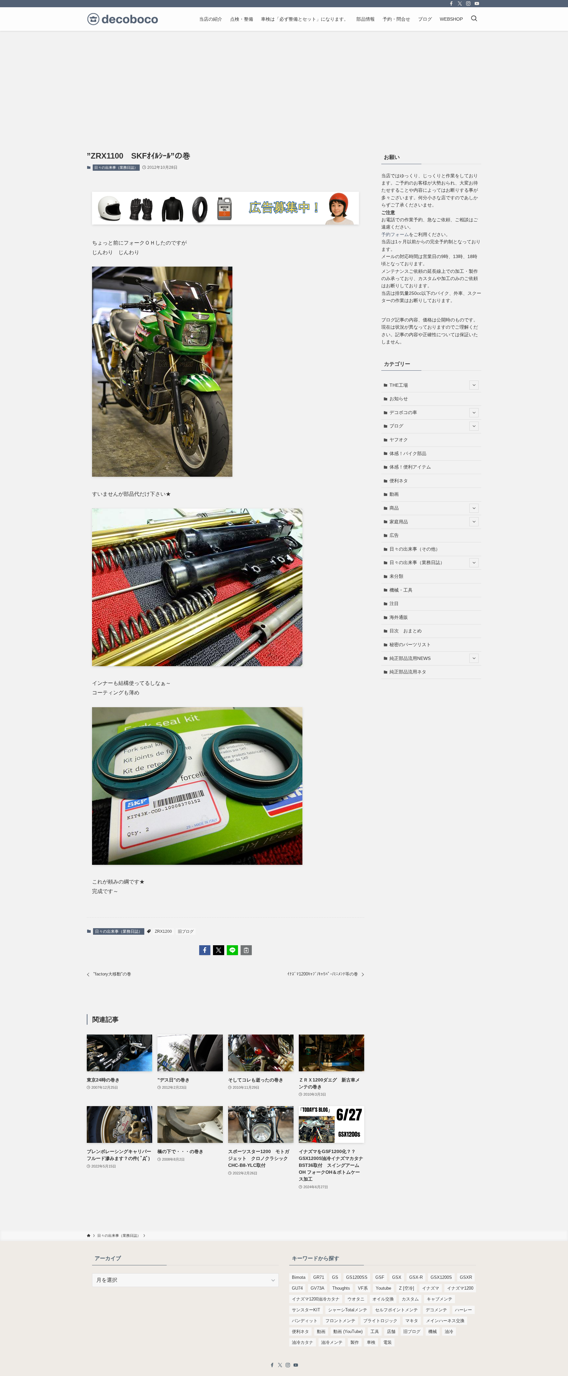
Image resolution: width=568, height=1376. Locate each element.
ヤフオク (399, 439)
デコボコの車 (403, 412)
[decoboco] (122, 19)
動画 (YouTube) (348, 1331)
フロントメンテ (340, 1320)
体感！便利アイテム (410, 467)
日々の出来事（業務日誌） (116, 167)
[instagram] (468, 3)
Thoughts (341, 1288)
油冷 (449, 1331)
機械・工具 (401, 590)
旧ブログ (186, 931)
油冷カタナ (302, 1342)
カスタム (410, 1299)
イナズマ (430, 1288)
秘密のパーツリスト (410, 644)
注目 (394, 603)
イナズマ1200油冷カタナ (316, 1299)
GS (335, 1277)
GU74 (297, 1288)
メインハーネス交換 (445, 1320)
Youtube (383, 1288)
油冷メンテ (332, 1342)
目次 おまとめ (406, 630)
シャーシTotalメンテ (347, 1309)
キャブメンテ (439, 1299)
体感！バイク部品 (408, 453)
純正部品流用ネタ (408, 671)
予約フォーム (395, 234)
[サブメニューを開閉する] (474, 385)
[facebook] (451, 3)
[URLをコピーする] (246, 950)
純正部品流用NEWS (410, 658)
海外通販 (399, 617)
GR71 (318, 1277)
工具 (374, 1331)
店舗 (391, 1331)
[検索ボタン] (474, 19)
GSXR (466, 1277)
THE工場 (399, 385)
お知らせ (399, 398)
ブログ (396, 425)
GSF (379, 1277)
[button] (204, 950)
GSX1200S (441, 1277)
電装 (387, 1342)
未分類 (396, 576)
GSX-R (416, 1277)
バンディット (305, 1320)
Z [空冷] (406, 1288)
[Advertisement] (284, 80)
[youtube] (477, 3)
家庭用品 (399, 521)
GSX (396, 1277)
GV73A (317, 1288)
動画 (394, 494)
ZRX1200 (163, 931)
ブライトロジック (380, 1320)
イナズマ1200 (460, 1288)
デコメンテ (436, 1309)
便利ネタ (399, 480)
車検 (371, 1342)
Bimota (298, 1277)
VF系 (363, 1288)
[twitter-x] (460, 3)
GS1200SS (356, 1277)
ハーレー (463, 1309)
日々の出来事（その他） (415, 549)
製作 (354, 1342)
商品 (394, 508)
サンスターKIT (306, 1309)
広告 (394, 535)
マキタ (411, 1320)
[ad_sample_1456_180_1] (225, 223)
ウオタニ (356, 1299)
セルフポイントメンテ (396, 1309)
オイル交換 (383, 1299)
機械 (432, 1331)
